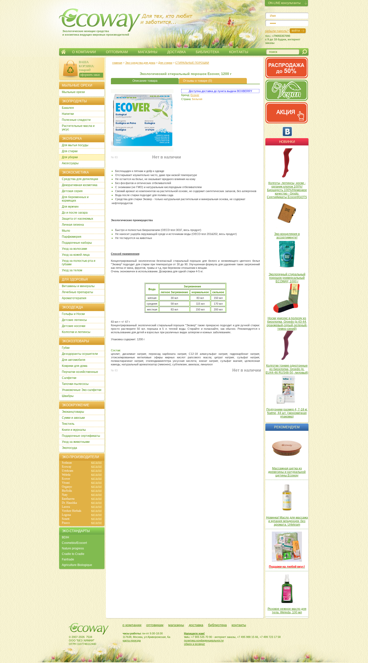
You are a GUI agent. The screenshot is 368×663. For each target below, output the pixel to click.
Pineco (66, 523)
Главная (63, 52)
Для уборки (70, 157)
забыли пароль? (277, 31)
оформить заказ (90, 74)
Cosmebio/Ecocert (74, 543)
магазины (176, 625)
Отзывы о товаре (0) (197, 80)
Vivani (66, 482)
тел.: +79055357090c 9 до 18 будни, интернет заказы (282, 39)
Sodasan (67, 462)
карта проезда (132, 640)
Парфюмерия (71, 236)
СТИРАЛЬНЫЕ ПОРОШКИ (192, 62)
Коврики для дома (74, 366)
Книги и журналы (74, 430)
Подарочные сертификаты (81, 436)
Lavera (66, 507)
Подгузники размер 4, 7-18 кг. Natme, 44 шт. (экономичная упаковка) (287, 413)
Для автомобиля (73, 360)
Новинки (287, 142)
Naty (65, 494)
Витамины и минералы (78, 286)
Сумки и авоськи (73, 418)
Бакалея (68, 108)
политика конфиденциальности (204, 640)
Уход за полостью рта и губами (78, 262)
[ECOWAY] (91, 19)
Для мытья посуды (75, 145)
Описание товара (144, 80)
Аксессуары (70, 163)
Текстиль (68, 424)
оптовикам (154, 625)
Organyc (67, 486)
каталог (96, 462)
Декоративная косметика (79, 185)
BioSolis (67, 490)
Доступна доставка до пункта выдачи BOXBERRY (220, 91)
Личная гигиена (73, 224)
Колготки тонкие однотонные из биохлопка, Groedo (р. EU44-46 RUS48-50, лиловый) (287, 369)
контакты (239, 625)
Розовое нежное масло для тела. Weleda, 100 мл (287, 610)
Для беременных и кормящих (75, 198)
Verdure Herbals (71, 511)
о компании (131, 625)
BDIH (65, 537)
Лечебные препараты (77, 292)
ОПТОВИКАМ (117, 52)
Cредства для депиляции (80, 179)
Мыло (66, 230)
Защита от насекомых (77, 218)
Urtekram (67, 470)
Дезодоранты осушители (80, 354)
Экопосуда (69, 448)
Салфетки (69, 378)
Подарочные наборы (77, 242)
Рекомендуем (287, 427)
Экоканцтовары (73, 411)
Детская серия (72, 191)
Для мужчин (70, 206)
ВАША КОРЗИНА (86, 64)
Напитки (68, 114)
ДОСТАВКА (176, 52)
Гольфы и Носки (73, 314)
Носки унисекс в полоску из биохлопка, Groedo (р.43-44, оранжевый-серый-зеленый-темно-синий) (287, 323)
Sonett (65, 519)
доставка (196, 625)
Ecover (195, 95)
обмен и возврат (194, 643)
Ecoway (66, 466)
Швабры (68, 396)
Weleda (66, 474)
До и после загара (75, 212)
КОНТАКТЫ (238, 52)
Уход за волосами (74, 249)
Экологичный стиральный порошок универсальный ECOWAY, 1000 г (287, 278)
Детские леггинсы (74, 320)
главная (117, 62)
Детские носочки (73, 326)
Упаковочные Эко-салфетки (81, 390)
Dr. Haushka (69, 503)
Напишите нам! (194, 633)
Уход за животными (76, 442)
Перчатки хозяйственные (80, 372)
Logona (66, 515)
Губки (66, 348)
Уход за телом (72, 270)
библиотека (217, 625)
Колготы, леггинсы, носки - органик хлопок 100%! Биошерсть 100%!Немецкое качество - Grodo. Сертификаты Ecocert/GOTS (287, 190)
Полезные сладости (76, 120)
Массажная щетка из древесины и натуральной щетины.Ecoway (287, 472)
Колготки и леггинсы (76, 332)
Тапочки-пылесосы (75, 384)
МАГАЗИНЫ (147, 52)
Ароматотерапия (74, 298)
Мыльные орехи (73, 92)
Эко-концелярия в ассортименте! (287, 235)
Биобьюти (68, 499)
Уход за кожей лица (76, 255)
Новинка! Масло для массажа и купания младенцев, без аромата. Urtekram (287, 521)
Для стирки (165, 62)
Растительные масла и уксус (78, 127)
